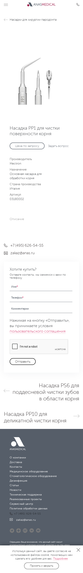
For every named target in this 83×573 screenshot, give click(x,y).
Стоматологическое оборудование (33, 476)
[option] (41, 66)
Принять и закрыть (41, 565)
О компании (18, 457)
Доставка (16, 462)
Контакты (16, 466)
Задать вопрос (58, 146)
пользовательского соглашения (38, 331)
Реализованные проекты (26, 499)
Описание (17, 219)
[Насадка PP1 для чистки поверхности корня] (41, 66)
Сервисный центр (21, 503)
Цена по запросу (27, 146)
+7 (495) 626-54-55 (78, 4)
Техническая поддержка (26, 494)
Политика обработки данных (29, 508)
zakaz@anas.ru (22, 253)
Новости (15, 490)
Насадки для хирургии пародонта (33, 19)
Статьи (14, 485)
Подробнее (60, 558)
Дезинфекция (18, 480)
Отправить (22, 361)
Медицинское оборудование (29, 471)
